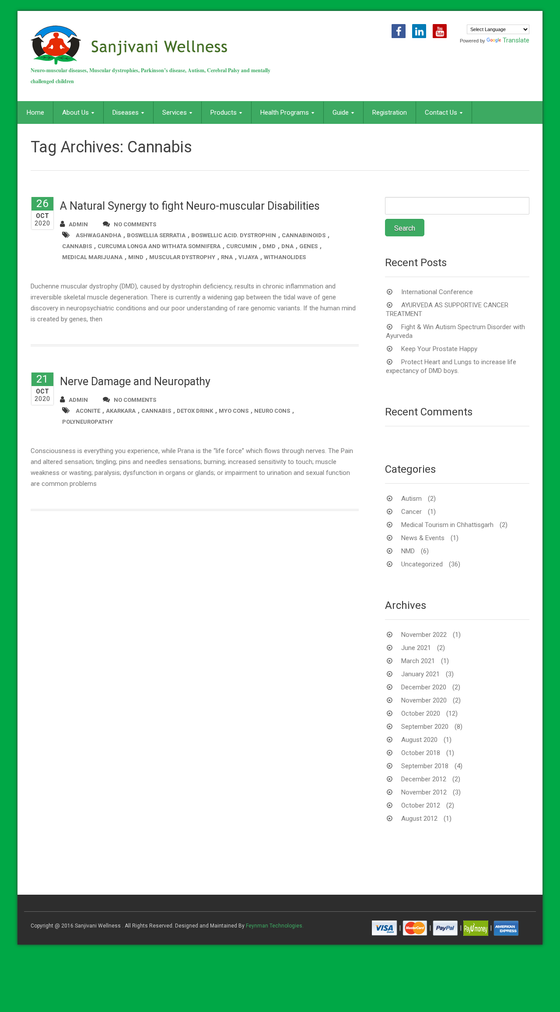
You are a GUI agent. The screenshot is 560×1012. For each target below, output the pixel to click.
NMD (408, 551)
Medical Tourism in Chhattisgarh (447, 525)
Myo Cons (233, 411)
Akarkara (121, 411)
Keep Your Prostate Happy (439, 349)
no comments (135, 224)
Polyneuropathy (87, 421)
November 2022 (424, 635)
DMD (269, 246)
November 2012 (424, 792)
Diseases (125, 112)
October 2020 (420, 713)
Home (35, 112)
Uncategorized (422, 564)
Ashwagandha (98, 235)
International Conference (437, 292)
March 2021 (418, 661)
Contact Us (441, 112)
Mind (136, 257)
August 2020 (419, 740)
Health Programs (284, 112)
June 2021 (416, 648)
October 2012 (420, 805)
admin (78, 224)
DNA (287, 246)
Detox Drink (195, 411)
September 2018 (424, 766)
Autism (411, 498)
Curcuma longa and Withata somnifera (159, 246)
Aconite (88, 411)
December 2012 (423, 779)
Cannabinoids (304, 235)
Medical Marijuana (92, 257)
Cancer (411, 512)
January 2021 (420, 674)
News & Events (422, 538)
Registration (389, 112)
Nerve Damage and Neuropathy (135, 381)
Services (174, 112)
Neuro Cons (272, 411)
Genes (308, 246)
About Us (75, 112)
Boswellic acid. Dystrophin (233, 235)
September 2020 (424, 727)
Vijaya (248, 257)
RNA (227, 257)
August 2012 (419, 818)
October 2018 (420, 753)
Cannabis (77, 246)
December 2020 (423, 687)
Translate (516, 40)
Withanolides (285, 257)
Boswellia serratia (156, 235)
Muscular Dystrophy (182, 257)
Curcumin (241, 246)
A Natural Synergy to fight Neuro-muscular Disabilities (190, 206)
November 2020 (424, 700)
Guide (340, 112)
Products (223, 112)
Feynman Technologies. (275, 926)
